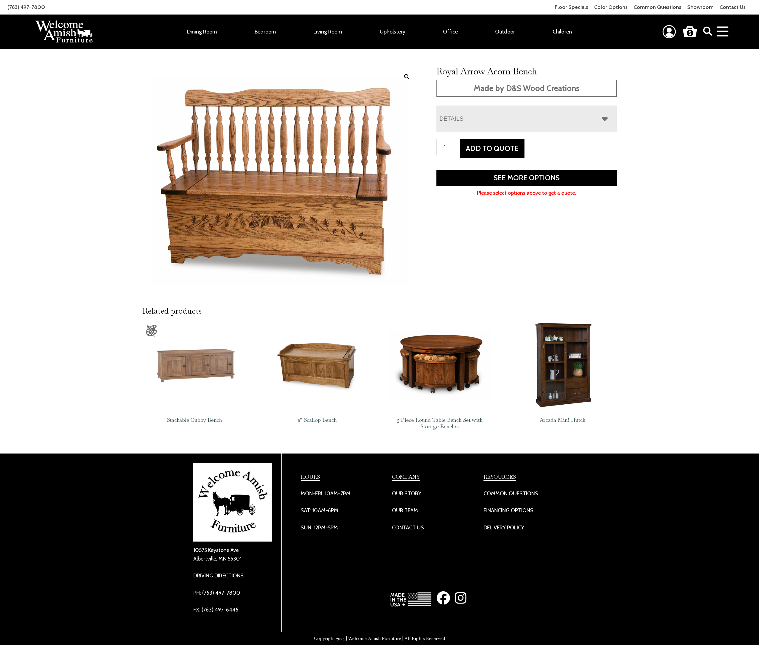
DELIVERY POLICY (504, 527)
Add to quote (492, 148)
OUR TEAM (405, 510)
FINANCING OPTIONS (508, 510)
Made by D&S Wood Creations (527, 88)
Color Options (611, 7)
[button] (406, 76)
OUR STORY (406, 493)
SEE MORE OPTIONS (526, 177)
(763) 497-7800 (26, 7)
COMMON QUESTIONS (511, 493)
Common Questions (657, 7)
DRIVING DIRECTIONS (218, 575)
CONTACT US (408, 527)
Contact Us (733, 7)
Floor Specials (571, 7)
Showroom (700, 7)
